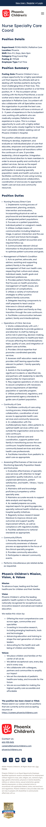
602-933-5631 (8, 742)
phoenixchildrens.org (12, 749)
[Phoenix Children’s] (14, 13)
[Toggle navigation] (42, 13)
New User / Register (25, 3)
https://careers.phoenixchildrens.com (20, 712)
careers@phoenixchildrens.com (17, 746)
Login (40, 3)
